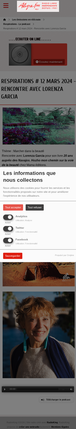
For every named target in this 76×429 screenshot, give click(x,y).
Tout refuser (35, 207)
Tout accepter (13, 207)
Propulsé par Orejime (64, 255)
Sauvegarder (12, 255)
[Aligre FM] (38, 6)
